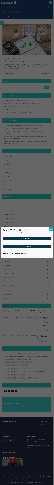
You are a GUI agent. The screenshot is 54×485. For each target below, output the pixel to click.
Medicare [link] (27, 238)
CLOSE (51, 229)
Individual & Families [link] (27, 247)
